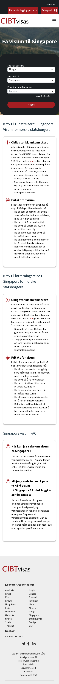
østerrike (9, 615)
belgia (32, 590)
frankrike (33, 601)
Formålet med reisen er (20, 87)
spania (8, 619)
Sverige (32, 622)
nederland (10, 611)
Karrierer (28, 671)
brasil (8, 594)
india (7, 608)
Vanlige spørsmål (28, 657)
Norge (32, 611)
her (31, 161)
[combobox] (31, 91)
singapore (34, 615)
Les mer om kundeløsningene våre (28, 653)
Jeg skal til (13, 76)
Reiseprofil (47, 10)
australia (9, 590)
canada (32, 594)
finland (8, 601)
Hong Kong (10, 604)
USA (31, 626)
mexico (32, 608)
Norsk (49, 4)
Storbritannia (35, 619)
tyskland (9, 626)
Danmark (33, 597)
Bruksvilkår (28, 664)
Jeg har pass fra (15, 65)
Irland (31, 604)
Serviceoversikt (28, 668)
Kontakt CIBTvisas (14, 636)
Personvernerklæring (28, 661)
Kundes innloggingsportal (21, 10)
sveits (8, 622)
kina (7, 597)
